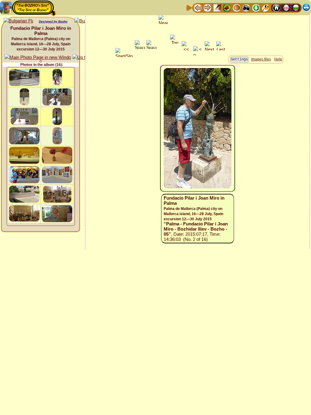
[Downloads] (256, 7)
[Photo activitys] (246, 7)
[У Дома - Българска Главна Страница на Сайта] (295, 7)
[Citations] (227, 7)
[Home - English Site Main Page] (286, 7)
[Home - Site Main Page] (276, 7)
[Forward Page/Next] (207, 7)
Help (278, 59)
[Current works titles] (236, 7)
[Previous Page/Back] (197, 7)
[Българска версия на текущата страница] (18, 21)
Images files (261, 59)
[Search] (265, 7)
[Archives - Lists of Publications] (217, 7)
